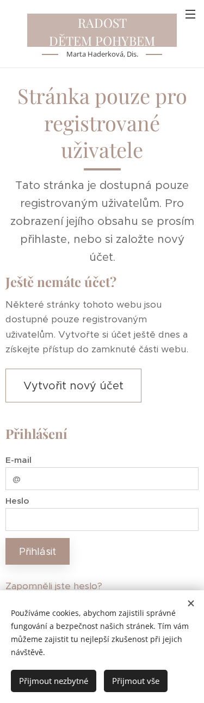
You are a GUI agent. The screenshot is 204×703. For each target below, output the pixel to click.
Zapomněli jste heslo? (53, 586)
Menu (190, 14)
